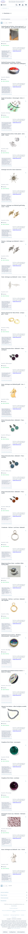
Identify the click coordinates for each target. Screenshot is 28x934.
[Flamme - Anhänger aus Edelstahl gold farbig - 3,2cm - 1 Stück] (14, 213)
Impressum (14, 917)
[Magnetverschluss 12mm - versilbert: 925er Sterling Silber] (14, 571)
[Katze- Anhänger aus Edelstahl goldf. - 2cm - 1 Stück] (14, 392)
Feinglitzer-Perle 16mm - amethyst (10, 778)
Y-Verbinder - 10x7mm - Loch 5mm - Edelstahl (13, 527)
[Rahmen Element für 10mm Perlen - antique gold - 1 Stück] (14, 321)
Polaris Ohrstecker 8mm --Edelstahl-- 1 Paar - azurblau (12, 456)
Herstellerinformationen (6, 58)
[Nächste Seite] (4, 23)
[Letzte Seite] (6, 23)
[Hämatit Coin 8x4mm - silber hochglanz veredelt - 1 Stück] (14, 714)
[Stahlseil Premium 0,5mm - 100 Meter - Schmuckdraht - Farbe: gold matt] (14, 643)
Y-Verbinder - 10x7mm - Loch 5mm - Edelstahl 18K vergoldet (13, 599)
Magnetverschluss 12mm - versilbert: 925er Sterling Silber (12, 564)
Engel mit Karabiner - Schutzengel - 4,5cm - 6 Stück (12, 98)
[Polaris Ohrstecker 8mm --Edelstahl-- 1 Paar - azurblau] (14, 464)
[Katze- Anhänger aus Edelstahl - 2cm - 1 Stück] (14, 857)
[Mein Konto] (22, 5)
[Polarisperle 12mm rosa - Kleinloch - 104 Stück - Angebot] (14, 822)
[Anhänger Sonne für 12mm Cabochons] (14, 177)
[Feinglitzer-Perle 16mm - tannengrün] (14, 750)
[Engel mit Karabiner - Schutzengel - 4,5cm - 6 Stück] (14, 106)
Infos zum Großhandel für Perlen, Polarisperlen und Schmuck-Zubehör (14, 911)
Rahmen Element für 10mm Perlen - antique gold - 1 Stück (12, 313)
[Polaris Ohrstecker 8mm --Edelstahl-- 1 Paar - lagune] (14, 428)
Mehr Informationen (15, 928)
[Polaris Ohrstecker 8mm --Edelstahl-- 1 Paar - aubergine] (14, 356)
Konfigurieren (12, 932)
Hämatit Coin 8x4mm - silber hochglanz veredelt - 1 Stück (13, 707)
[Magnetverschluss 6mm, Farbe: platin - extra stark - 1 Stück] (14, 142)
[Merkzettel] (19, 5)
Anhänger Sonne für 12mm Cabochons (11, 169)
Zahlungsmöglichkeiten (14, 915)
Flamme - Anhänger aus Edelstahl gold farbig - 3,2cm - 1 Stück (13, 206)
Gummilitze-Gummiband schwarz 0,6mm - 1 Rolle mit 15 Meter (12, 671)
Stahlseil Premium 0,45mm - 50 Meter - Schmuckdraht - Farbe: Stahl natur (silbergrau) (13, 63)
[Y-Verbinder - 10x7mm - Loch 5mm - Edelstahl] (14, 535)
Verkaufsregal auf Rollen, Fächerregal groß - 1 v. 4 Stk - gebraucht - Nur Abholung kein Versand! (13, 27)
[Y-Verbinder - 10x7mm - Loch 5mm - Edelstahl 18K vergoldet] (14, 607)
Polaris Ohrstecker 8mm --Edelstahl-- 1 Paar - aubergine (12, 349)
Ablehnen (5, 932)
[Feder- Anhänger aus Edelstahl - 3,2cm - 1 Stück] (14, 285)
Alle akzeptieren (21, 932)
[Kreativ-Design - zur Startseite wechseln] (3, 2)
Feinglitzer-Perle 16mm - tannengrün (10, 742)
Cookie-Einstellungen (13, 908)
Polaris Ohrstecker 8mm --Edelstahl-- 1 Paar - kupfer (12, 492)
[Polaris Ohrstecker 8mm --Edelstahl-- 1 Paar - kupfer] (14, 500)
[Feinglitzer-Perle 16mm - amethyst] (14, 786)
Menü (4, 5)
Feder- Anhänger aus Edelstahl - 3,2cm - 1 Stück (13, 277)
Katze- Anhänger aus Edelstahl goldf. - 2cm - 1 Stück (13, 385)
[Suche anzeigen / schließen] (16, 5)
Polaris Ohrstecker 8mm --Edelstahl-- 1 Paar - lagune (12, 420)
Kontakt (22, 915)
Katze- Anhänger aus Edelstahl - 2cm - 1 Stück (13, 849)
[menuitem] (3, 5)
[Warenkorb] (26, 5)
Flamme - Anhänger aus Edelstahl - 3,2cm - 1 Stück (12, 241)
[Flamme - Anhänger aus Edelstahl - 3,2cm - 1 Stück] (14, 249)
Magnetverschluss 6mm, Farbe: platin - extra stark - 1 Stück (13, 134)
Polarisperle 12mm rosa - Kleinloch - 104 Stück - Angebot (13, 814)
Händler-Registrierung (17, 50)
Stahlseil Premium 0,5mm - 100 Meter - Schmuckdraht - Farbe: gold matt (11, 635)
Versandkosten (14, 905)
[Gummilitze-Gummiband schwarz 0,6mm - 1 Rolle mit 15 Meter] (14, 678)
